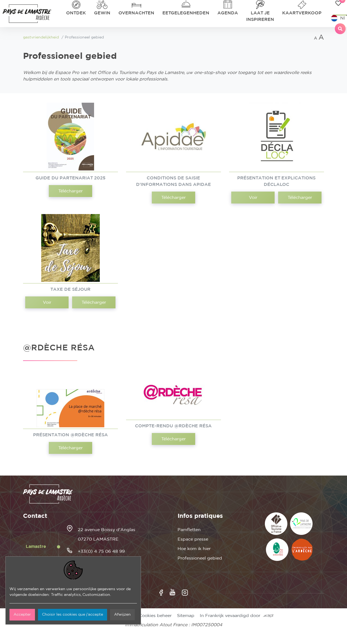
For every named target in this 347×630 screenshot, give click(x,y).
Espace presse (193, 539)
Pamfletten (189, 530)
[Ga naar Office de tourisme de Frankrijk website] (276, 523)
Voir (253, 197)
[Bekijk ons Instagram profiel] (185, 593)
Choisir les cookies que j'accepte (72, 614)
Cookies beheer (155, 615)
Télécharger (70, 191)
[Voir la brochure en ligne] (276, 136)
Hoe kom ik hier (194, 549)
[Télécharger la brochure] (70, 136)
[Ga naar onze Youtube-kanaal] (172, 592)
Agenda (227, 13)
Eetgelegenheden (185, 13)
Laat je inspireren (260, 16)
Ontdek (76, 13)
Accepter (22, 614)
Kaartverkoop (302, 13)
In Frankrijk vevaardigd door (231, 615)
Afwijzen (122, 614)
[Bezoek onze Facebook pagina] (161, 593)
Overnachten (136, 13)
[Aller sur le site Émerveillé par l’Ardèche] (302, 549)
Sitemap (185, 615)
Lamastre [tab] (36, 546)
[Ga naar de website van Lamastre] (301, 523)
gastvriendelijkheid (41, 37)
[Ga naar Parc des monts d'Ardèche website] (277, 549)
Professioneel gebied (200, 558)
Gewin (102, 13)
